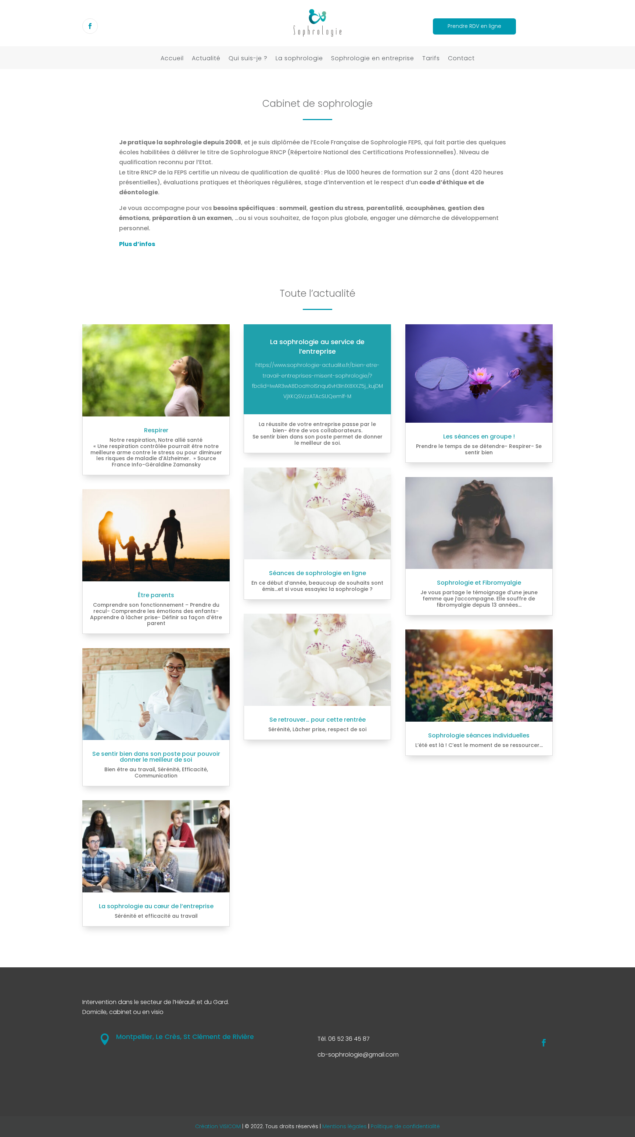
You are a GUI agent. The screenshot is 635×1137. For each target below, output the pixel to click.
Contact (461, 60)
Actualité (206, 60)
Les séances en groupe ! (479, 436)
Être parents (156, 595)
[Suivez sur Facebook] (90, 26)
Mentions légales (344, 1126)
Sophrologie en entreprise (372, 60)
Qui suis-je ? (248, 60)
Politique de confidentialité (405, 1126)
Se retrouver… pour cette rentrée (317, 719)
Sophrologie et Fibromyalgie (479, 582)
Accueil (172, 60)
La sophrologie (299, 60)
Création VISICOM (218, 1126)
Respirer (156, 430)
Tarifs (431, 60)
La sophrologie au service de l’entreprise (317, 346)
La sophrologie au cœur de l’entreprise (156, 906)
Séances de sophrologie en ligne (317, 573)
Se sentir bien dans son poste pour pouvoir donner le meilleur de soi (156, 757)
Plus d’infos (137, 244)
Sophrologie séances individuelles (479, 735)
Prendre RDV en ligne (474, 26)
